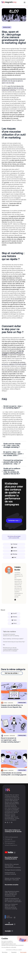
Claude (14, 620)
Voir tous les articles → (12, 673)
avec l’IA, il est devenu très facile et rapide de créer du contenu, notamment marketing (13, 88)
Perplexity (15, 616)
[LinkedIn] (15, 600)
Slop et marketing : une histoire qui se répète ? (13, 638)
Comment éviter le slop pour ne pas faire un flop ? (14, 641)
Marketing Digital (6, 27)
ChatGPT (15, 613)
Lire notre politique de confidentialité (8, 947)
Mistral (14, 623)
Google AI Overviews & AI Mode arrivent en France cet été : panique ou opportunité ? (13, 900)
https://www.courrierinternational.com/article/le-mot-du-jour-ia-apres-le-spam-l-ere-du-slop (14, 81)
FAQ (4, 644)
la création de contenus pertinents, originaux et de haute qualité (14, 363)
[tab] (14, 422)
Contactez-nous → (14, 520)
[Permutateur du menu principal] (25, 2)
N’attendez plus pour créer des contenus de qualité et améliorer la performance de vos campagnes (10, 649)
